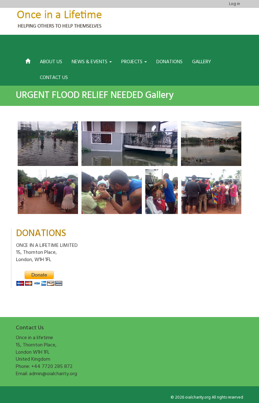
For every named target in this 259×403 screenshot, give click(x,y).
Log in (234, 4)
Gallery (201, 62)
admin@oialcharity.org (53, 374)
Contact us (54, 78)
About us (51, 62)
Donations (169, 62)
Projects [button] (132, 62)
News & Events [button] (90, 62)
